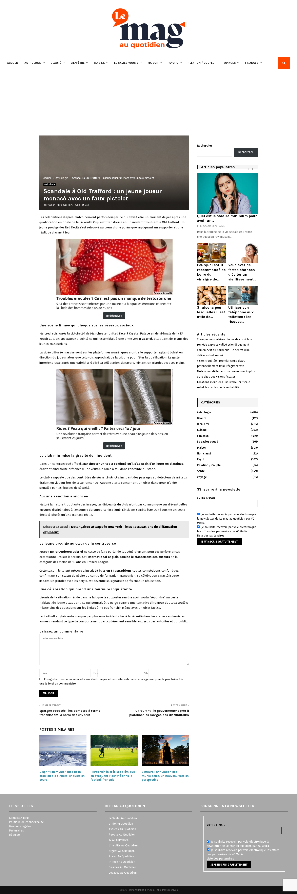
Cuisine (99, 63)
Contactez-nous (19, 818)
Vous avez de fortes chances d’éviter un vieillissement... (242, 272)
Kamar (51, 205)
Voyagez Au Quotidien (123, 872)
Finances (251, 63)
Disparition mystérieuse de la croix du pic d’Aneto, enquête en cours (62, 775)
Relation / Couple (201, 63)
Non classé (204, 453)
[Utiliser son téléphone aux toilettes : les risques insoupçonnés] (243, 295)
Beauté (56, 63)
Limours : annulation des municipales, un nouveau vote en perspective (165, 775)
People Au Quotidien (122, 834)
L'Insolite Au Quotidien (123, 845)
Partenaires (16, 830)
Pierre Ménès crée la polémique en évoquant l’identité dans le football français (113, 775)
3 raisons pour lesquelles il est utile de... (211, 312)
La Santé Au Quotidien (123, 818)
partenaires (216, 535)
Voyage (202, 477)
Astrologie (32, 63)
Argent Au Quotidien (122, 851)
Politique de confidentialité (26, 822)
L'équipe (14, 835)
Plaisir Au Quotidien (121, 856)
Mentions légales (20, 826)
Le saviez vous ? (126, 63)
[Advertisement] (148, 99)
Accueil (12, 63)
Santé (201, 471)
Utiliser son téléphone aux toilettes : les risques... (241, 314)
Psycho (173, 63)
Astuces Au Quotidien (122, 829)
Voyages (229, 63)
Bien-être (78, 63)
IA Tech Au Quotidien (122, 862)
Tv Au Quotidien (118, 840)
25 (223, 226)
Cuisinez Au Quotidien (122, 867)
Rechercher (204, 145)
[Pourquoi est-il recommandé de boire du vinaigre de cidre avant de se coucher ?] (211, 253)
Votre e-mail (206, 497)
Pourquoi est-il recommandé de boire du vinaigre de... (211, 272)
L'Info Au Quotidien (121, 823)
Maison (152, 63)
